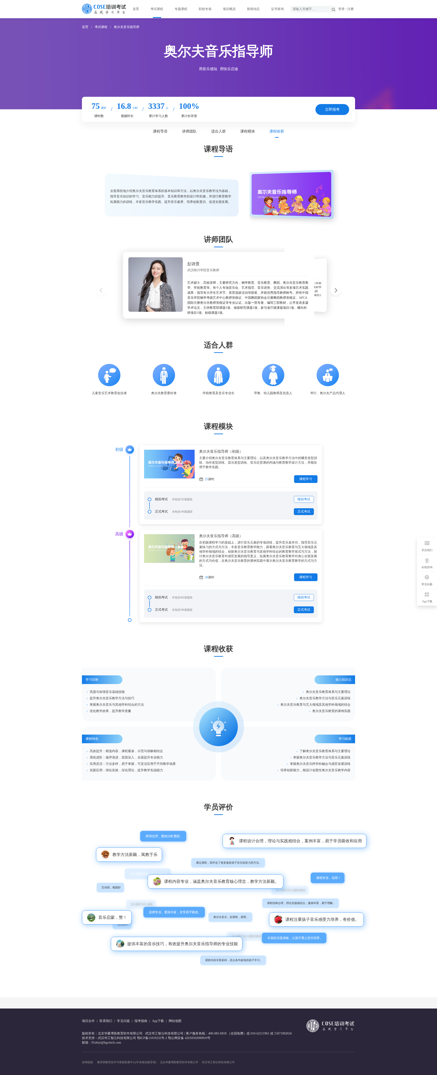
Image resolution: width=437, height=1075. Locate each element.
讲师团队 (189, 131)
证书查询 (277, 9)
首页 (136, 9)
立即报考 (332, 109)
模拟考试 (303, 499)
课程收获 (276, 131)
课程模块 (247, 131)
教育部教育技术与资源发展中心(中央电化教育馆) (126, 1062)
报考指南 (141, 1021)
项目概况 (229, 9)
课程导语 (160, 131)
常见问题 (123, 1021)
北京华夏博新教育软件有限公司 (179, 1062)
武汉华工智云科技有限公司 (218, 1062)
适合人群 (218, 131)
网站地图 (175, 1021)
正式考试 (303, 511)
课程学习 (305, 479)
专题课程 (181, 9)
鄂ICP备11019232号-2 (152, 1038)
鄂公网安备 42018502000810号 (189, 1038)
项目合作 (88, 1021)
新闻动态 (253, 9)
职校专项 (205, 9)
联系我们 (105, 1021)
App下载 (158, 1021)
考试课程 (156, 9)
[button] (335, 291)
